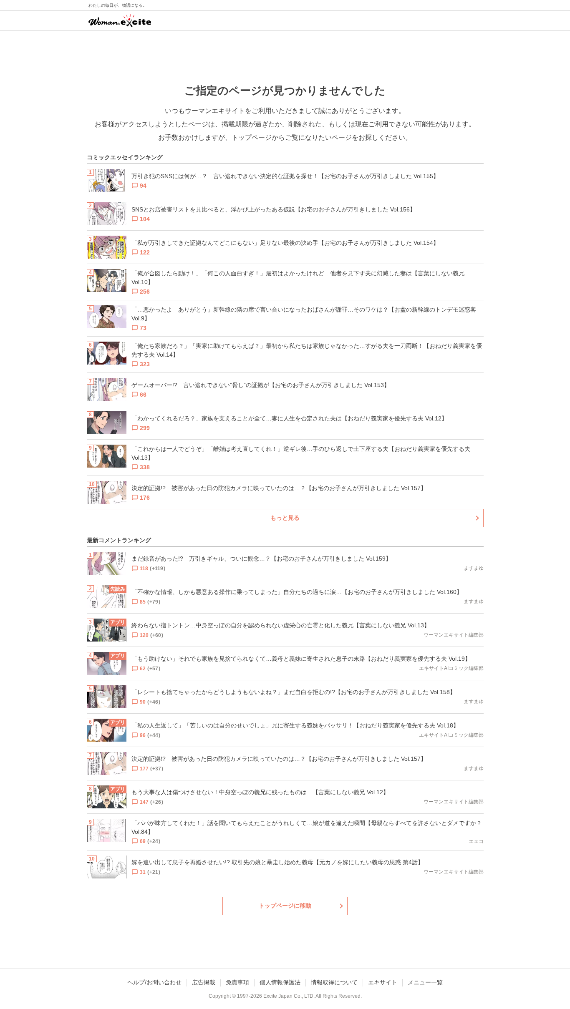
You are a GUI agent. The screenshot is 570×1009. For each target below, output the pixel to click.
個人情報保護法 (280, 982)
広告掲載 (203, 982)
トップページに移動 (285, 905)
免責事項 (237, 982)
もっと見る (285, 517)
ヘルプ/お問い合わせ (154, 982)
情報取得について (334, 982)
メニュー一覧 (425, 982)
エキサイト (382, 982)
